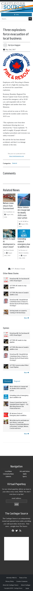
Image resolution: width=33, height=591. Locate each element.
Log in (27, 588)
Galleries (8, 476)
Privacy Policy (10, 581)
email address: (16, 498)
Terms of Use (23, 577)
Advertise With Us (11, 577)
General (14, 163)
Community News (8, 474)
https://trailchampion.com (16, 156)
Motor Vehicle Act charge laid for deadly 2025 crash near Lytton (24, 212)
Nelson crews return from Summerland (8, 206)
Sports (25, 476)
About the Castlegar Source (10, 585)
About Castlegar (25, 585)
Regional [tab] (17, 381)
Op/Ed (24, 474)
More (25, 318)
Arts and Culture (25, 471)
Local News (8, 471)
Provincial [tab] (7, 381)
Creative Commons (21, 581)
